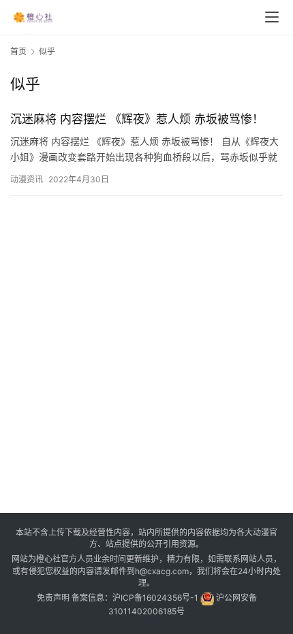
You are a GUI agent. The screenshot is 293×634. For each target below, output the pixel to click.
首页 (18, 51)
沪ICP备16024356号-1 (155, 598)
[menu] (272, 17)
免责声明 (53, 598)
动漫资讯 (26, 179)
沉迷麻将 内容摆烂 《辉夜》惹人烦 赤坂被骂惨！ (137, 119)
